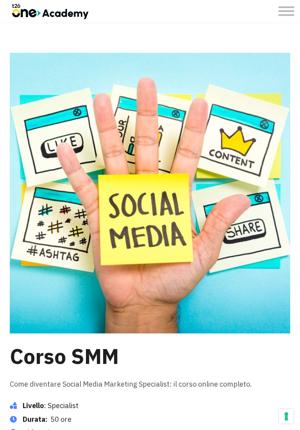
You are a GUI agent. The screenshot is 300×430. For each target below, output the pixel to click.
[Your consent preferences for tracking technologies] (286, 416)
